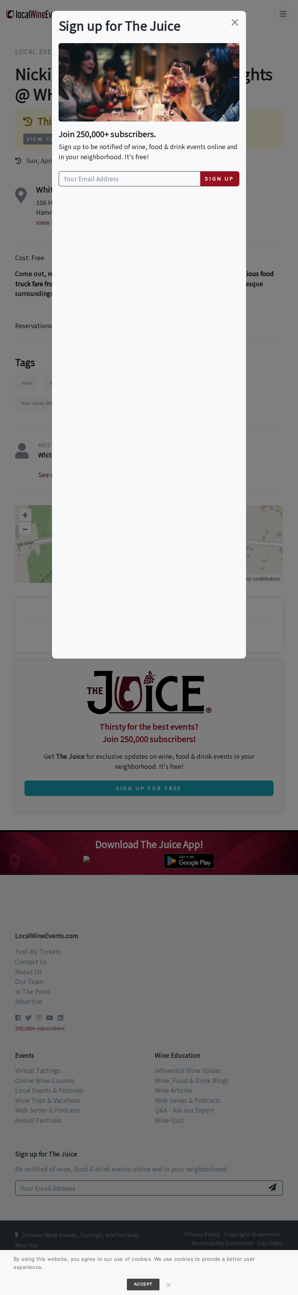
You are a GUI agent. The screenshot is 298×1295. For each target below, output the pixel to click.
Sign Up (219, 178)
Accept (143, 1284)
